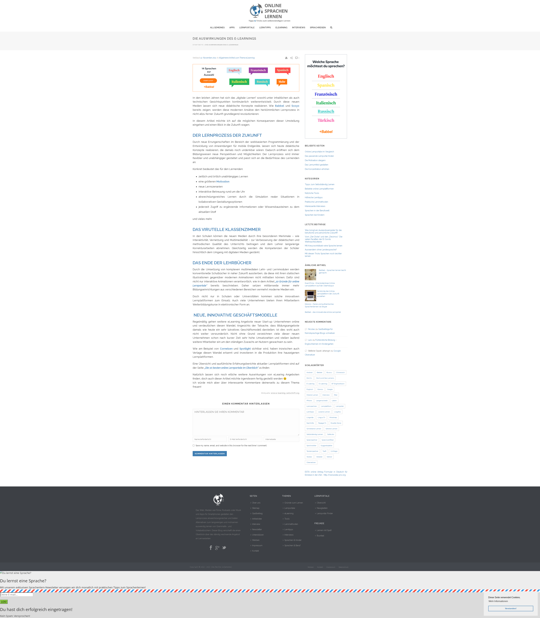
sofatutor (330, 434)
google (330, 389)
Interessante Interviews (315, 206)
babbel (319, 372)
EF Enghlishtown (338, 384)
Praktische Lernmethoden (316, 202)
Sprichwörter (311, 446)
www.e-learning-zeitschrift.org (285, 393)
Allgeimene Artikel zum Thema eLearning (237, 58)
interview (326, 395)
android (309, 372)
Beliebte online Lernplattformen (319, 189)
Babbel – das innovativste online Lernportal (323, 312)
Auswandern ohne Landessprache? (321, 249)
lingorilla (310, 417)
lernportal (340, 406)
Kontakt (255, 551)
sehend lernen (331, 429)
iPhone (309, 401)
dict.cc (309, 378)
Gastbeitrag (257, 513)
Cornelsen (226, 348)
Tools (287, 519)
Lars (310, 340)
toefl (324, 451)
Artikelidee (257, 519)
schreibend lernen (314, 429)
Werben (255, 540)
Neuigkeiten (322, 508)
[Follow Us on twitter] (224, 547)
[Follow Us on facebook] (211, 547)
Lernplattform (326, 406)
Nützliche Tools (312, 193)
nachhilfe (310, 423)
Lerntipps (265, 27)
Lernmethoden (291, 524)
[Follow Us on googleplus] (217, 547)
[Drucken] (286, 58)
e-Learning (323, 384)
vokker (329, 457)
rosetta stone (336, 423)
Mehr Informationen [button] (498, 601)
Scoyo (295, 105)
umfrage (334, 451)
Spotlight (245, 348)
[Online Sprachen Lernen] (269, 12)
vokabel (319, 457)
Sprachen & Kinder (293, 540)
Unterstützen (258, 535)
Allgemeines (217, 27)
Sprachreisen (318, 27)
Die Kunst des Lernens (325, 378)
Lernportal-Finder (325, 513)
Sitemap (255, 508)
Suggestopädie (326, 446)
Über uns (256, 503)
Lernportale (247, 27)
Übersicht (321, 503)
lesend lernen (324, 412)
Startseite (198, 45)
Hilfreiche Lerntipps (314, 197)
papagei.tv (322, 423)
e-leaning (310, 384)
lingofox (337, 412)
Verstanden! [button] (511, 608)
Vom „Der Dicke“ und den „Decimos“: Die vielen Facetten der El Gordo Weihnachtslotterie (323, 239)
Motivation (222, 181)
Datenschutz (343, 567)
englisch (310, 389)
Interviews (298, 27)
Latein (334, 401)
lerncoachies (312, 406)
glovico (320, 389)
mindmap (333, 417)
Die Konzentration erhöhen (317, 169)
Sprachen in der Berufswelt (317, 210)
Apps (232, 27)
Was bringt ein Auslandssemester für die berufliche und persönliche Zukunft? (323, 231)
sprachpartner (312, 440)
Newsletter (257, 529)
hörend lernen (312, 395)
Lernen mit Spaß (324, 530)
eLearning (281, 27)
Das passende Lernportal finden (319, 156)
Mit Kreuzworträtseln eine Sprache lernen (323, 246)
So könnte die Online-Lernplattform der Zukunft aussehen (328, 293)
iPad (335, 395)
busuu (329, 372)
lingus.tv (321, 417)
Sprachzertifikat (328, 440)
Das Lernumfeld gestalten (316, 165)
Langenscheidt (322, 401)
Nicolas (311, 329)
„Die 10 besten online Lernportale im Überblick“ (231, 367)
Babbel (279, 105)
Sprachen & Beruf (292, 545)
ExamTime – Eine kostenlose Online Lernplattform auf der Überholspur (320, 284)
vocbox (309, 457)
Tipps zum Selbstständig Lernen (319, 184)
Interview (256, 524)
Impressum (257, 545)
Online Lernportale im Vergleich (319, 152)
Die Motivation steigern (315, 160)
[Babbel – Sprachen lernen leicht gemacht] (310, 274)
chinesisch (340, 372)
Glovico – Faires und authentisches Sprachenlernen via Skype (319, 305)
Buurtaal (320, 536)
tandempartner (312, 451)
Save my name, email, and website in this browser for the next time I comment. (231, 445)
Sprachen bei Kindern (314, 215)
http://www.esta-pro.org (335, 475)
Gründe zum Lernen (293, 503)
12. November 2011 (208, 58)
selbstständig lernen (315, 434)
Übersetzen (311, 462)
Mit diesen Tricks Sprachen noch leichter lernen (323, 254)
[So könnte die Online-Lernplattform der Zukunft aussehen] (310, 295)
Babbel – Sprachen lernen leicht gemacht (332, 271)
